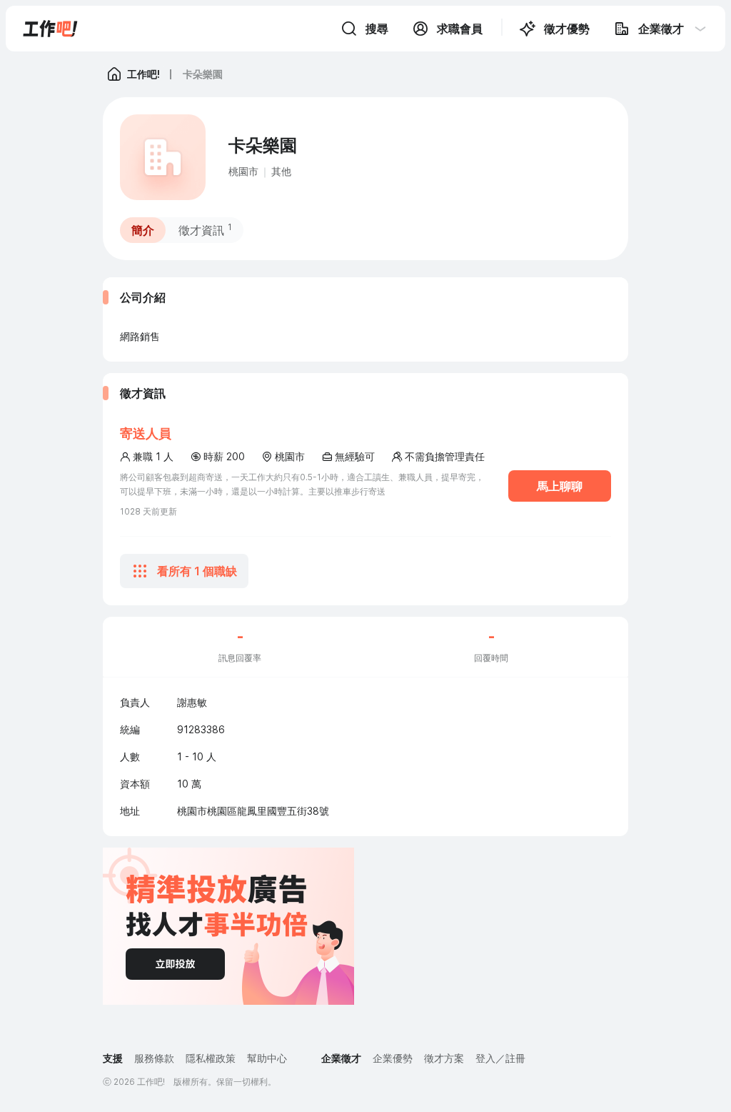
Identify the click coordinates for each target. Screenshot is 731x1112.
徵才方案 (444, 1058)
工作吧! (143, 74)
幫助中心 (267, 1058)
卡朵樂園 (203, 74)
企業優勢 (393, 1058)
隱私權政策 (211, 1058)
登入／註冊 (500, 1058)
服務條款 (154, 1058)
